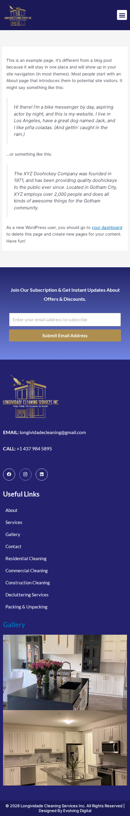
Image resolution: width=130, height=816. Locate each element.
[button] (122, 15)
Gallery (14, 625)
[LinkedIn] (42, 474)
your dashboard (107, 227)
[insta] (25, 474)
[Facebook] (9, 474)
